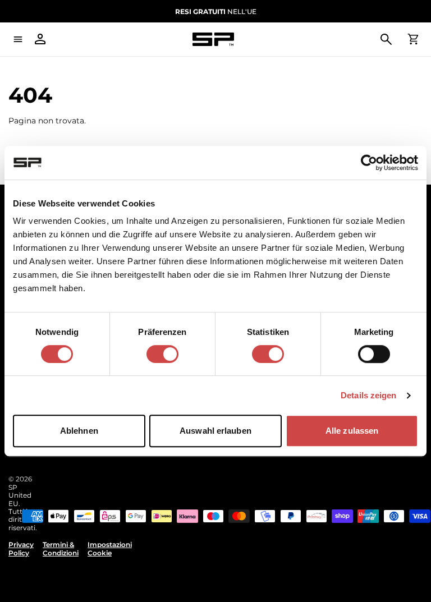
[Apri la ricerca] (386, 39)
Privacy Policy (21, 549)
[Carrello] (413, 39)
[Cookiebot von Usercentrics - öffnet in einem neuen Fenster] (369, 162)
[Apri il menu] (18, 39)
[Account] (40, 39)
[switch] (162, 354)
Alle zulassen (351, 430)
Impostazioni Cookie (110, 549)
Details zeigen (368, 395)
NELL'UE (215, 11)
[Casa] (213, 39)
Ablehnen (79, 430)
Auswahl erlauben (215, 430)
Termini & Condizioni (61, 549)
